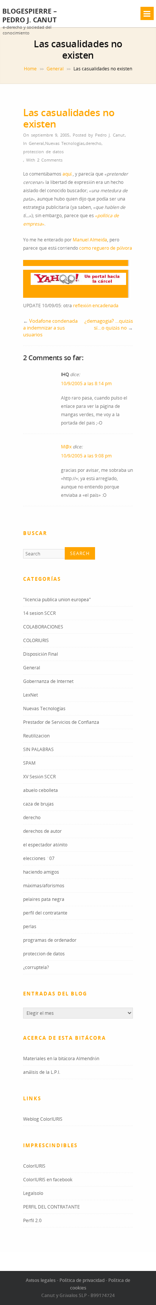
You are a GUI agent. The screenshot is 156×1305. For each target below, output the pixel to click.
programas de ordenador (49, 940)
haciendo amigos (41, 872)
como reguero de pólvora (105, 248)
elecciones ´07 (39, 858)
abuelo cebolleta (40, 790)
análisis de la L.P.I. (41, 1072)
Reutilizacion (36, 736)
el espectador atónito (45, 844)
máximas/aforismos (43, 885)
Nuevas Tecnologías (64, 143)
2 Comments (49, 160)
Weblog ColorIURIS (42, 1119)
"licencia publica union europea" (57, 599)
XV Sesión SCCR (39, 776)
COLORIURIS (36, 640)
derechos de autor (42, 831)
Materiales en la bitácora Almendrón (61, 1058)
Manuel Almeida (90, 239)
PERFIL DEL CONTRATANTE (51, 1207)
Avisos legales (41, 1280)
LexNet (30, 695)
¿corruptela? (36, 967)
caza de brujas (38, 804)
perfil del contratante (45, 913)
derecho (93, 143)
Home (30, 68)
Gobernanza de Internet (48, 681)
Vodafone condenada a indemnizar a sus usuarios (50, 327)
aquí (67, 174)
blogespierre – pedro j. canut (29, 15)
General (55, 68)
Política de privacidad (82, 1280)
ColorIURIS (34, 1166)
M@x (66, 446)
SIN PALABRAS (38, 749)
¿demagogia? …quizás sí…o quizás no (108, 324)
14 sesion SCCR (39, 613)
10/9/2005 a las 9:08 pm (86, 456)
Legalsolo (33, 1193)
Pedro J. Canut (110, 135)
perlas (29, 926)
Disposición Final (40, 654)
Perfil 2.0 (32, 1220)
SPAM (29, 763)
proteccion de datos (43, 151)
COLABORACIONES (43, 627)
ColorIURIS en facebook (47, 1179)
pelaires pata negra (43, 899)
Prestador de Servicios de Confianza (61, 722)
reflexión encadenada (96, 305)
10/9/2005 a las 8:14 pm (86, 383)
